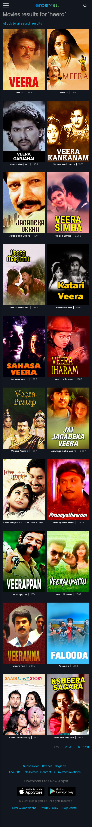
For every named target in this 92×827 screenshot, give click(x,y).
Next (86, 747)
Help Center (30, 772)
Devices (47, 766)
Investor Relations (69, 772)
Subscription (31, 766)
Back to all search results (23, 23)
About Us (14, 772)
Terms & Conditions (23, 808)
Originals (61, 766)
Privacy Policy (49, 808)
